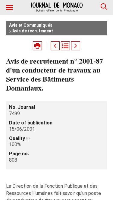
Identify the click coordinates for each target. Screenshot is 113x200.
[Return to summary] (65, 45)
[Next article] (75, 45)
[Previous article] (55, 45)
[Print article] (37, 45)
